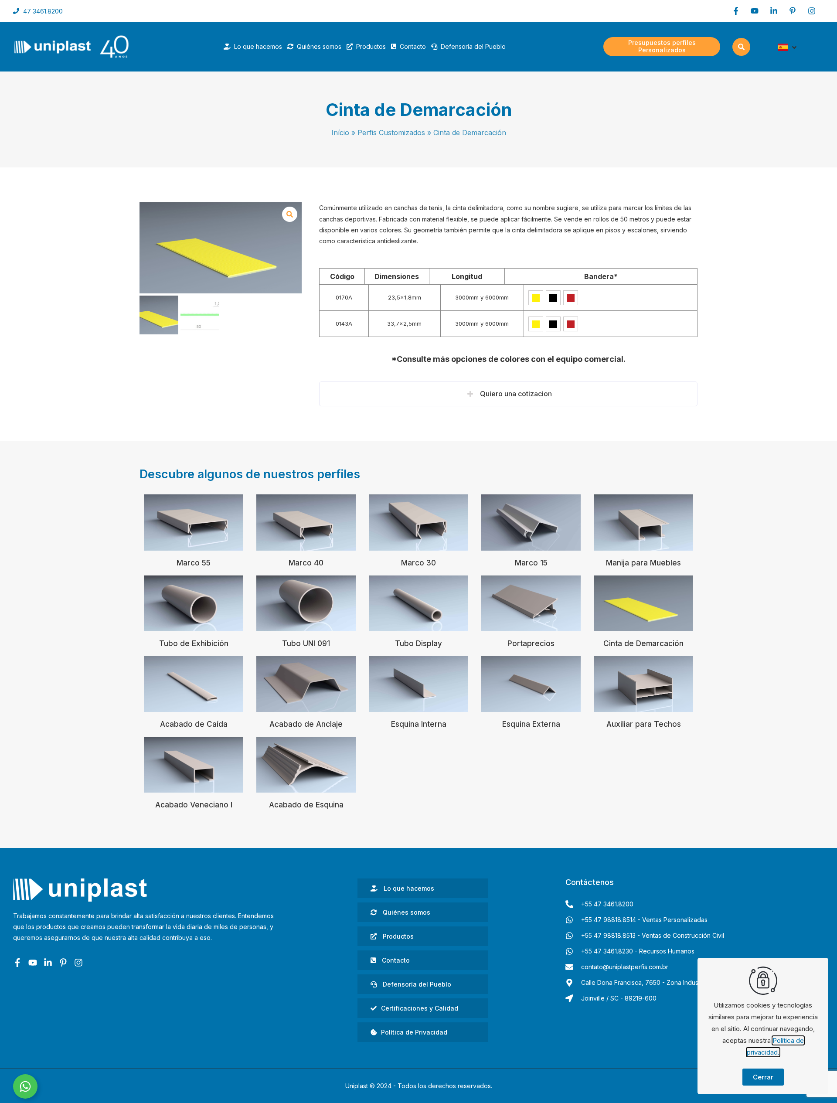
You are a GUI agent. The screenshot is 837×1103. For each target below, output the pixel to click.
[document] (418, 551)
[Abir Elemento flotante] (25, 1086)
